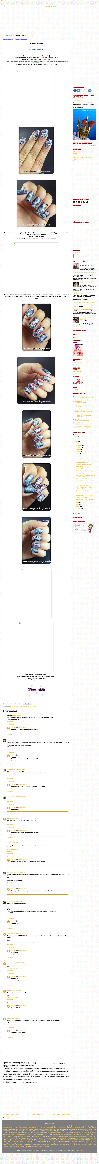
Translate (78, 153)
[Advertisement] (36, 1100)
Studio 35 (68, 1143)
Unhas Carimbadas (31, 706)
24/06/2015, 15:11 (18, 901)
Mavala (69, 1138)
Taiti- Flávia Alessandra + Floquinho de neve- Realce (85, 488)
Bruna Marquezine (20, 1129)
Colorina (27, 1130)
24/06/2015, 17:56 (20, 962)
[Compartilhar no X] (27, 704)
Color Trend (11, 1130)
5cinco (5, 1126)
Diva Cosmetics (92, 1130)
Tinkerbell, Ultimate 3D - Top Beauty (83, 274)
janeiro (78, 511)
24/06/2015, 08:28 (20, 769)
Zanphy (17, 1146)
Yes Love (12, 1146)
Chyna (70, 1129)
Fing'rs (8, 1134)
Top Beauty (27, 1144)
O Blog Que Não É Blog (81, 396)
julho (77, 453)
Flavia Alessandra (16, 1134)
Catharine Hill (48, 1129)
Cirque (75, 1129)
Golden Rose (63, 1134)
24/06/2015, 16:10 (20, 933)
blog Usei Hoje (78, 419)
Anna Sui (63, 1126)
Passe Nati (5, 1141)
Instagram (33, 942)
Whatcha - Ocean (78, 293)
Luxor (58, 1138)
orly (42, 1146)
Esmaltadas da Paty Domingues (83, 426)
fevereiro (78, 508)
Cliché (89, 1129)
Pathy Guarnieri (11, 769)
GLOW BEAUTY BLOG (12, 849)
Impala (29, 1136)
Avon (80, 1126)
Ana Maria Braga (49, 1126)
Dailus (59, 1130)
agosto (78, 451)
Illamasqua (23, 1136)
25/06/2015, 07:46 (22, 976)
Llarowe (23, 1138)
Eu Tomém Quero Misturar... (83, 490)
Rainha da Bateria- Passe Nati (83, 464)
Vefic (48, 1144)
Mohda (94, 1138)
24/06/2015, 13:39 (20, 872)
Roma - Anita (79, 493)
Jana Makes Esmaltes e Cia (14, 968)
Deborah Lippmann (78, 1130)
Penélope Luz (78, 401)
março (78, 506)
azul (28, 1146)
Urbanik (43, 1144)
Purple (64, 1141)
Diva (86, 1130)
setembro (78, 449)
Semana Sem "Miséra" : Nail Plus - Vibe (84, 302)
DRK (55, 1130)
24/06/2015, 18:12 (16, 990)
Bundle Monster (29, 1129)
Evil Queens (89, 1132)
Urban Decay (36, 1144)
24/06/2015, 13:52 (22, 755)
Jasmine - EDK (80, 468)
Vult (61, 1144)
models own (36, 1146)
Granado (70, 1134)
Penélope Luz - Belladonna (83, 485)
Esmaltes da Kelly (75, 1132)
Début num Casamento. (82, 462)
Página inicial (37, 1114)
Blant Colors (73, 1127)
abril (77, 504)
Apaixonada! (79, 458)
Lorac (47, 1138)
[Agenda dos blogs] (83, 533)
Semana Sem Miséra (30, 1143)
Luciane (77, 255)
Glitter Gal (55, 1134)
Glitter (44, 1134)
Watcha (67, 1144)
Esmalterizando (11, 933)
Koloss (71, 1136)
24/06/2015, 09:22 (22, 796)
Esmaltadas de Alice (80, 408)
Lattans (17, 1138)
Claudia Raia (83, 1129)
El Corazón (37, 1132)
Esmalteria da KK (64, 1132)
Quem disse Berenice (72, 1141)
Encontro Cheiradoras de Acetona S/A (86, 460)
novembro (79, 445)
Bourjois (5, 1129)
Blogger (80, 1150)
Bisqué (62, 1127)
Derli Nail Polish (80, 481)
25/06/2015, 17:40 (16, 1018)
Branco (11, 1129)
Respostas (11, 724)
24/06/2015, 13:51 (22, 807)
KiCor (55, 1136)
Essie (83, 1132)
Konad (76, 1136)
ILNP (18, 1136)
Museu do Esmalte (16, 1139)
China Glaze (62, 1129)
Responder (10, 721)
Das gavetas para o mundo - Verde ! (83, 309)
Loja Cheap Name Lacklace (82, 420)
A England (12, 1126)
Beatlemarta (6, 1127)
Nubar (59, 1139)
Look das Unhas (40, 1138)
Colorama (19, 1131)
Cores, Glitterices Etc (12, 997)
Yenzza (90, 1144)
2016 (76, 439)
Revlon (86, 1141)
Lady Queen (6, 1138)
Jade (44, 1136)
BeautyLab (30, 1127)
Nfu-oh (47, 1139)
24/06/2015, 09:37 (22, 727)
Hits (92, 1134)
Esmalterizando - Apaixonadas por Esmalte (18, 942)
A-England (19, 1126)
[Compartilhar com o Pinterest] (30, 704)
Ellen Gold (47, 1132)
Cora (31, 1130)
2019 (76, 434)
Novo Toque (53, 1139)
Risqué (5, 1143)
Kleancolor (65, 1136)
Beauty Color (13, 1127)
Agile (32, 1126)
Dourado (13, 1132)
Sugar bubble (76, 1143)
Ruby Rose (12, 1143)
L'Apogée (82, 1136)
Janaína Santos (11, 962)
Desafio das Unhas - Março (82, 424)
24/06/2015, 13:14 (13, 842)
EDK (30, 1132)
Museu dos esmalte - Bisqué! (87, 264)
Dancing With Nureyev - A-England (85, 483)
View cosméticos (54, 1144)
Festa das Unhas (79, 422)
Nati (43, 1139)
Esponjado (22, 706)
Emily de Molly (55, 1132)
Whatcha (73, 1144)
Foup (24, 1134)
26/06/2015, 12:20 (22, 1030)
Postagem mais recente (11, 1114)
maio (77, 502)
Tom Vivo (19, 1144)
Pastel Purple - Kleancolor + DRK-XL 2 (86, 499)
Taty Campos (10, 901)
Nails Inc (38, 1139)
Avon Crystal (87, 1126)
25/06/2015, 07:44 (22, 921)
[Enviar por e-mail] (24, 704)
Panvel (92, 1139)
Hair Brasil (76, 1134)
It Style (39, 1136)
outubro (78, 447)
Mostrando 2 (78, 257)
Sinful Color (50, 1143)
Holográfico (8, 1136)
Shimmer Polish (41, 1143)
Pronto (53, 1141)
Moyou (7, 1139)
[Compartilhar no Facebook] (28, 704)
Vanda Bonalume (11, 740)
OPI (87, 1139)
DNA (44, 1130)
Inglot (35, 1136)
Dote (6, 1132)
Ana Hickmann (39, 1126)
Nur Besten (70, 1139)
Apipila (68, 1126)
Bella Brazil (46, 1127)
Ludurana (52, 1138)
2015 (76, 441)
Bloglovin (9, 851)
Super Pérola (12, 1144)
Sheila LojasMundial (12, 796)
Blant (67, 1127)
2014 (76, 513)
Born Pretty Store (14, 706)
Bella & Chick (38, 1127)
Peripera (22, 1141)
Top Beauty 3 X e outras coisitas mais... (86, 283)
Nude (63, 1139)
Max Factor (75, 1138)
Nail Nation (25, 1139)
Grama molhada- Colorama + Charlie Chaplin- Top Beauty (85, 476)
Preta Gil (48, 1141)
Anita (56, 1126)
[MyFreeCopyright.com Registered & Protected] (84, 159)
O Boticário (77, 1139)
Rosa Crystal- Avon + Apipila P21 (84, 495)
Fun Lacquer (37, 1134)
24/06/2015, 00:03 (16, 715)
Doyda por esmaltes (22, 1132)
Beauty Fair (22, 1127)
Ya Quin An (84, 1144)
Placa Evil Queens (39, 1141)
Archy (75, 1126)
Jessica (51, 1136)
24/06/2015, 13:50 (22, 859)
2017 (76, 436)
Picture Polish (28, 1141)
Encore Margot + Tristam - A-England (85, 470)
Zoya (22, 1146)
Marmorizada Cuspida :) (82, 478)
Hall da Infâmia (85, 1134)
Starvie (62, 1143)
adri (8, 842)
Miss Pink (82, 1138)
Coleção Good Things (80, 402)
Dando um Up (79, 466)
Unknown (13, 727)
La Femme (90, 1136)
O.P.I (83, 1139)
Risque (92, 1141)
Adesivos (27, 1126)
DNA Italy (50, 1130)
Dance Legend (67, 1130)
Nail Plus (31, 1139)
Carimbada (38, 1129)
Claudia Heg (78, 252)
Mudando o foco (78, 100)
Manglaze (63, 1138)
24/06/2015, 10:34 (16, 818)
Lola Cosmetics (30, 1138)
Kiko (60, 1136)
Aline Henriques (11, 872)
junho (78, 456)
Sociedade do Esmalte (80, 414)
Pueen (58, 1141)
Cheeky (54, 1129)
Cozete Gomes (37, 1130)
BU (93, 1126)
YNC (79, 1144)
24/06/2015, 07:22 (20, 740)
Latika (12, 1138)
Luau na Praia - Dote (81, 497)
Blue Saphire (81, 1127)
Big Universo (54, 1127)
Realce (80, 1141)
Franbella (30, 1134)
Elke (42, 1132)
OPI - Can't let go (80, 473)
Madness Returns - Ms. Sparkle (83, 427)
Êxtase (46, 1146)
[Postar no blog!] (25, 704)
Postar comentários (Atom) (15, 1117)
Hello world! (78, 406)
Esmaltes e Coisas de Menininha (83, 405)
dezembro (79, 443)
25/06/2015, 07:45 (22, 950)
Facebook (39, 942)
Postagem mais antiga (61, 1114)
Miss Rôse (87, 1138)
